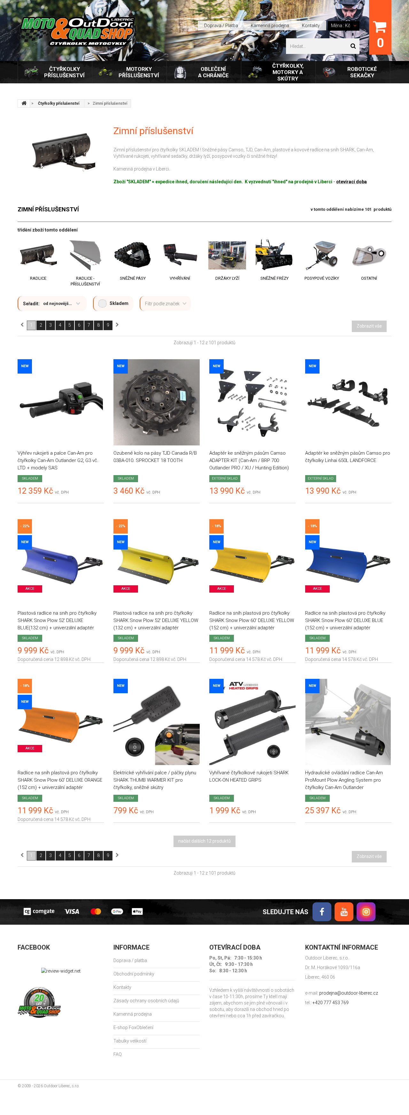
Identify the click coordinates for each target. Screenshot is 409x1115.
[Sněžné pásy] (132, 255)
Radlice (38, 278)
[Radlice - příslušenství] (85, 255)
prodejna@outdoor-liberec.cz (348, 993)
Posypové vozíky (322, 278)
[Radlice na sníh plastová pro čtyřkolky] (252, 562)
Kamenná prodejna (270, 25)
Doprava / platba (130, 960)
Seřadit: (31, 303)
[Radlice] (38, 255)
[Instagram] (366, 911)
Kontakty (311, 25)
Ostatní (369, 278)
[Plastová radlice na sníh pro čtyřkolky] (61, 562)
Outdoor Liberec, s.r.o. (62, 1086)
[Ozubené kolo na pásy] (156, 402)
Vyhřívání (180, 278)
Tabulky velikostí (129, 1040)
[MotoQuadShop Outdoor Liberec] (76, 32)
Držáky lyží (227, 278)
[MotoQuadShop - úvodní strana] (24, 103)
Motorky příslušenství (139, 72)
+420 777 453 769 (331, 1002)
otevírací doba (351, 181)
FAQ (117, 1054)
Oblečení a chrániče (213, 72)
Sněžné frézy (274, 278)
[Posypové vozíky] (321, 255)
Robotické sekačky (362, 72)
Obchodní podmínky (133, 973)
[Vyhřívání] (179, 255)
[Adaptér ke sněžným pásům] (252, 402)
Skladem (119, 303)
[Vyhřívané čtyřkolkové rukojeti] (252, 722)
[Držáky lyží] (227, 255)
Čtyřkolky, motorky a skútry (288, 72)
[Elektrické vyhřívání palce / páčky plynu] (156, 722)
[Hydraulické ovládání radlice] (348, 722)
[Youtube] (344, 911)
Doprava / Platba (221, 25)
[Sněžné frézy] (274, 255)
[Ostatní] (369, 255)
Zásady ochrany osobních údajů (146, 1000)
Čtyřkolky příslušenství (64, 72)
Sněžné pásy (133, 278)
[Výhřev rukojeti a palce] (61, 402)
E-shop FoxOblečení (133, 1027)
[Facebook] (322, 911)
